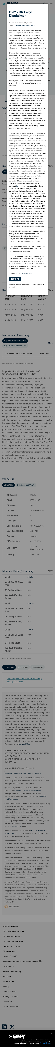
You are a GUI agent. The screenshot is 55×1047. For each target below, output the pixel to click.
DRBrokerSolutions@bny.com (25, 25)
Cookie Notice (45, 1043)
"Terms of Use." (26, 274)
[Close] (52, 1033)
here (17, 186)
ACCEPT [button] (15, 279)
